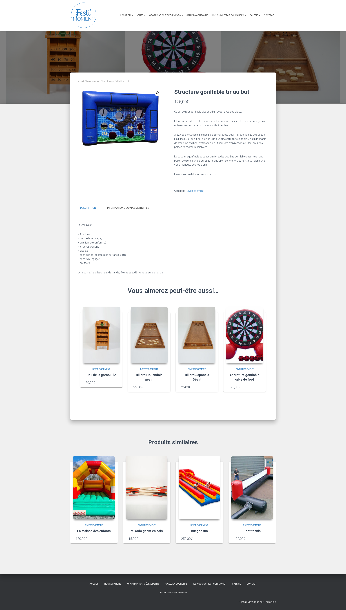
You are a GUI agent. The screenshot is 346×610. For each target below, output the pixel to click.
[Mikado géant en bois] (146, 487)
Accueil (80, 81)
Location (125, 15)
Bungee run (199, 531)
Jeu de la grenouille (101, 375)
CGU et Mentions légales (173, 592)
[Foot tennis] (252, 487)
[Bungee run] (199, 487)
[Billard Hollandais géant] (149, 335)
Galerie (254, 15)
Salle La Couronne (197, 15)
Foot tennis (252, 531)
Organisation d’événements (165, 15)
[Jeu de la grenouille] (101, 335)
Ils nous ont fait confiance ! (228, 15)
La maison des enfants (94, 531)
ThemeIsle (270, 601)
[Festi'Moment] (84, 15)
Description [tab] (88, 207)
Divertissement (93, 81)
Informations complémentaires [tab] (128, 207)
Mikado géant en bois (147, 531)
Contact (269, 15)
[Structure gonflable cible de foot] (244, 335)
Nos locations (112, 584)
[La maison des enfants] (94, 487)
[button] (157, 93)
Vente (140, 15)
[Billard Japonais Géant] (196, 335)
